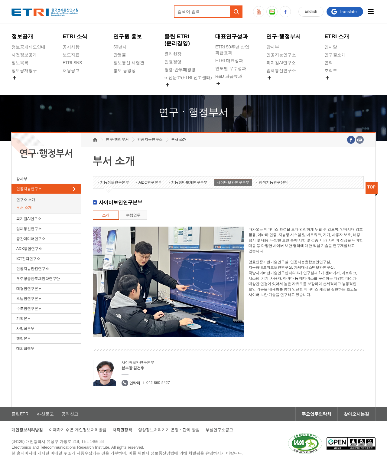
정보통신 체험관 (128, 62)
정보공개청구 (24, 70)
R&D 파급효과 (228, 76)
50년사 (120, 46)
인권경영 (172, 61)
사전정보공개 (24, 54)
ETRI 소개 (336, 36)
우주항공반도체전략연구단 (38, 279)
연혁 (328, 62)
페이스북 (285, 11)
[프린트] (360, 140)
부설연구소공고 (219, 429)
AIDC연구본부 (150, 182)
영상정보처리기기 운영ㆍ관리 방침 (169, 429)
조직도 (330, 70)
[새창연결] (351, 140)
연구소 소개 (25, 200)
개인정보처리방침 (27, 429)
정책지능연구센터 (273, 182)
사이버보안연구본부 (233, 182)
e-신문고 (45, 413)
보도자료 (71, 54)
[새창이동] (305, 443)
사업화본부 (25, 328)
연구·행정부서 (283, 36)
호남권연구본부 (29, 298)
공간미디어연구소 (283, 84)
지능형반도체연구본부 (189, 182)
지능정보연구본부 (114, 182)
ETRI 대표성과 (229, 60)
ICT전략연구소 (28, 259)
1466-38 (97, 441)
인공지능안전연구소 (32, 269)
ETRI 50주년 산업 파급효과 (232, 49)
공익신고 (172, 91)
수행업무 (133, 215)
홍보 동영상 (124, 70)
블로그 (272, 11)
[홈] (95, 139)
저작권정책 (122, 429)
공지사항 (71, 46)
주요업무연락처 (316, 413)
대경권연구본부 (29, 289)
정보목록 (19, 62)
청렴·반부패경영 (180, 69)
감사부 (272, 46)
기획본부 (23, 318)
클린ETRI (20, 413)
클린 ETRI (177, 39)
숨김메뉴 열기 (14, 78)
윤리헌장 (172, 53)
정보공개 (22, 36)
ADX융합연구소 (29, 249)
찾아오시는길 (356, 413)
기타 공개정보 (337, 84)
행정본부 (23, 338)
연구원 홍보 (127, 36)
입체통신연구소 (281, 70)
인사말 (330, 46)
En (311, 11)
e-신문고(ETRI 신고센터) (188, 77)
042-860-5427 (158, 383)
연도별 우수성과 (230, 68)
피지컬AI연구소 (281, 62)
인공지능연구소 (281, 54)
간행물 (119, 54)
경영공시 (19, 84)
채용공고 (71, 70)
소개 (105, 215)
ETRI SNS (72, 62)
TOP (371, 187)
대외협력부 (25, 348)
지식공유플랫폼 (230, 90)
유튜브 (258, 11)
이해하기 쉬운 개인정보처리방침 (77, 429)
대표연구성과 (231, 36)
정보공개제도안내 (28, 46)
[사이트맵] (371, 11)
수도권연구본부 (29, 308)
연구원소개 (335, 54)
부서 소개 (24, 207)
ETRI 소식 (75, 36)
